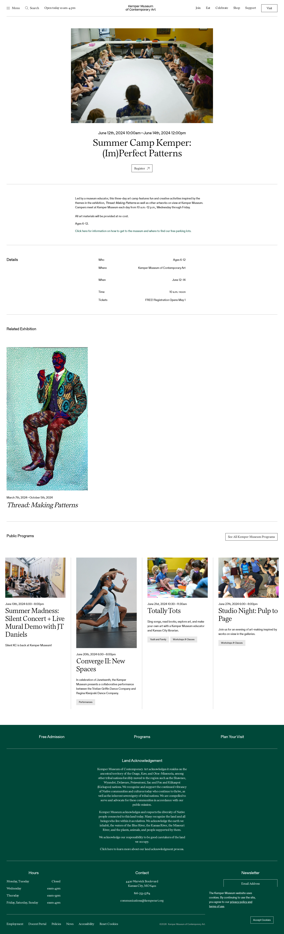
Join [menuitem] (198, 8)
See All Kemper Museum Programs (251, 537)
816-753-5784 (142, 893)
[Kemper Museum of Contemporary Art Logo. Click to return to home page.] (141, 8)
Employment (15, 924)
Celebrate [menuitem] (221, 8)
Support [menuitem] (250, 8)
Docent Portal (37, 924)
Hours (34, 872)
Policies (56, 924)
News (69, 924)
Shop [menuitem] (236, 8)
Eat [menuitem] (208, 8)
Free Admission (52, 736)
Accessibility (86, 924)
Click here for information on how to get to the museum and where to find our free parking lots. (133, 231)
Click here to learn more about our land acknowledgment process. (142, 849)
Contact (142, 872)
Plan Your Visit (232, 736)
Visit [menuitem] (269, 8)
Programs (142, 736)
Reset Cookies (109, 924)
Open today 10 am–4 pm (59, 8)
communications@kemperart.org (142, 900)
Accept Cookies (262, 920)
